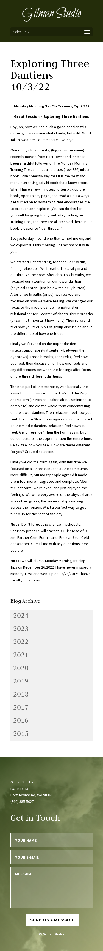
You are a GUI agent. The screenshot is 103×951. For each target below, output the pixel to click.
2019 (21, 681)
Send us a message (52, 920)
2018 (21, 694)
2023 (21, 628)
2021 (21, 654)
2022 (21, 641)
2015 (21, 733)
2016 (21, 720)
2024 (21, 615)
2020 (21, 667)
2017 (21, 707)
